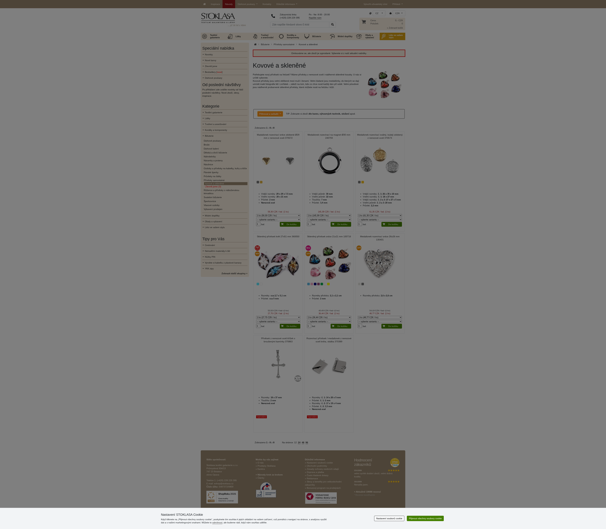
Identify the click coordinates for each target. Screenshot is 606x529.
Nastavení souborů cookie (389, 518)
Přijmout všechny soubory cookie (425, 518)
